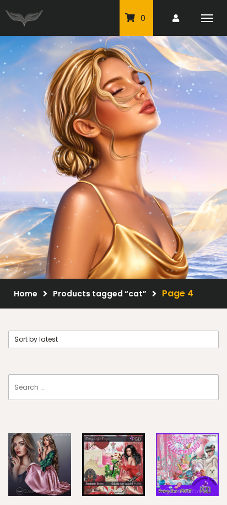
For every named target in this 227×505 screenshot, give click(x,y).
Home (25, 293)
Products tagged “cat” (100, 293)
